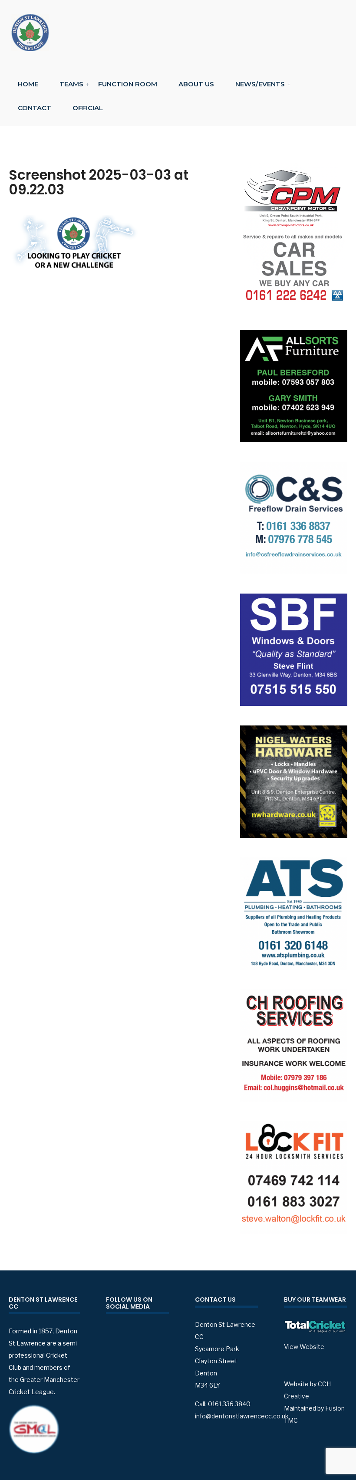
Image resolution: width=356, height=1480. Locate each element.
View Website (304, 1346)
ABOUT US (196, 84)
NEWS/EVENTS (260, 84)
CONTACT (34, 108)
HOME (28, 84)
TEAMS (71, 84)
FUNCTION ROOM (127, 84)
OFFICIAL (88, 108)
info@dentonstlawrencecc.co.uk (242, 1416)
